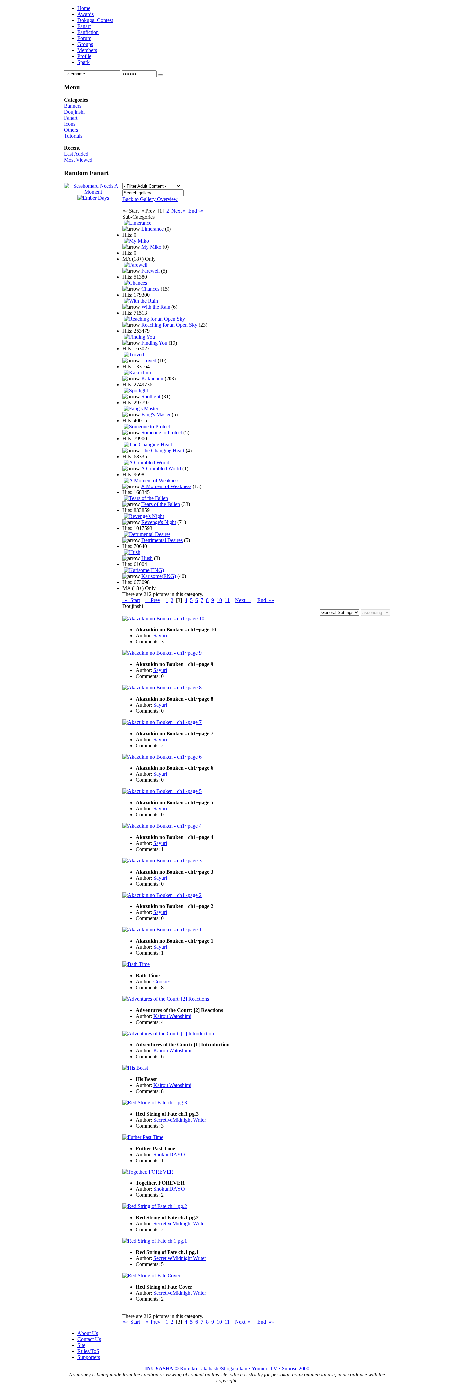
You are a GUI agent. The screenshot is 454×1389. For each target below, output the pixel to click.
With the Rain (155, 307)
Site (81, 1345)
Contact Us (89, 1339)
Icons (69, 124)
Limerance (152, 229)
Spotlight (150, 396)
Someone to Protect (161, 432)
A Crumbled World (161, 468)
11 (227, 600)
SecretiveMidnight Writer (179, 1120)
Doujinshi (74, 112)
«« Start (131, 600)
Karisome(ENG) (158, 576)
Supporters (88, 1357)
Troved (148, 360)
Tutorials (73, 136)
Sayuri (160, 635)
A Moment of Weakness (166, 486)
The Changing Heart (162, 450)
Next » (178, 211)
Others (71, 130)
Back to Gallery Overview (150, 199)
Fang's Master (155, 414)
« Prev (152, 600)
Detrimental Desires (162, 540)
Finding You (154, 343)
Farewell (150, 271)
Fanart (70, 118)
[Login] (160, 75)
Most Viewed (78, 160)
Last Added (76, 154)
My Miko (151, 247)
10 (219, 600)
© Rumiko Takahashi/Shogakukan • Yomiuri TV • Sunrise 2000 (227, 1368)
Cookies (161, 981)
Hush (147, 558)
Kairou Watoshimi (172, 1016)
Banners (72, 106)
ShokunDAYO (169, 1154)
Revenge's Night (158, 522)
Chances (150, 289)
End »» (195, 211)
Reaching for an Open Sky (169, 325)
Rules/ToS (88, 1351)
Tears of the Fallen (160, 504)
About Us (87, 1333)
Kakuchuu (152, 378)
